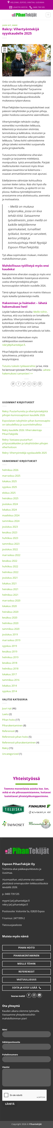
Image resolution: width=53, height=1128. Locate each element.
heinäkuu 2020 (10, 611)
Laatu (5, 714)
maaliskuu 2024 (10, 515)
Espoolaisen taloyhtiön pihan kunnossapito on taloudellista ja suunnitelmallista (26, 422)
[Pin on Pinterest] (34, 383)
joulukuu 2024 (10, 504)
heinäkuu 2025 (10, 498)
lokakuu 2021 (9, 583)
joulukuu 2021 (10, 577)
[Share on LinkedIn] (39, 383)
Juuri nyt (6, 25)
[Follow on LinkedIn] (39, 995)
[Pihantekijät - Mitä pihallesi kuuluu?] (23, 15)
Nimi (4, 1029)
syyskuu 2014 (9, 691)
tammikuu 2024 (10, 521)
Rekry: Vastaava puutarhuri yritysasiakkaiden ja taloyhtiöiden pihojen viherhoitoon (25, 443)
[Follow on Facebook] (28, 995)
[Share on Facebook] (18, 383)
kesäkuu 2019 (9, 651)
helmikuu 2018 (10, 668)
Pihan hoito (8, 719)
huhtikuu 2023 (10, 538)
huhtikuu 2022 (10, 566)
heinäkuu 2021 (10, 589)
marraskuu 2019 (11, 640)
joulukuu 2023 (10, 526)
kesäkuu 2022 (9, 560)
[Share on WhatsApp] (13, 383)
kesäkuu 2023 (9, 532)
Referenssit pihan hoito (15, 736)
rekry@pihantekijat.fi (13, 345)
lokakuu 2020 (9, 606)
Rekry (15, 25)
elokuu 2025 (9, 492)
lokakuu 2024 (9, 509)
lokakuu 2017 (9, 674)
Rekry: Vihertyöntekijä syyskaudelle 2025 (24, 452)
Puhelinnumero (10, 1054)
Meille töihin (40, 311)
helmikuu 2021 (10, 594)
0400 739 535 (12, 894)
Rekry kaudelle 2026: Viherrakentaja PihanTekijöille (22, 432)
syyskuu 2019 (9, 646)
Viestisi (5, 1067)
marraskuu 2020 (11, 600)
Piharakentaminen (12, 725)
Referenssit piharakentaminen (19, 742)
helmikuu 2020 (10, 623)
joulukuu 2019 (10, 634)
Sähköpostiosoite (11, 1042)
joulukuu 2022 (10, 549)
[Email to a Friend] (29, 383)
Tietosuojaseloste (12, 925)
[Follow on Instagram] (34, 995)
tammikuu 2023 (10, 543)
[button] (48, 14)
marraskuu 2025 (11, 475)
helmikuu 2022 (10, 572)
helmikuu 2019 (10, 657)
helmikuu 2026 (10, 470)
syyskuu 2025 (9, 487)
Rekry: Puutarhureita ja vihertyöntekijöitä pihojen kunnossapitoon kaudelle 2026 (25, 413)
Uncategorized (10, 753)
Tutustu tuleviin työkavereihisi (18, 366)
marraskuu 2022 (11, 555)
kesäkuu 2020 (9, 617)
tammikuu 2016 (10, 680)
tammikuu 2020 (10, 629)
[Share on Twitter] (23, 383)
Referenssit (8, 731)
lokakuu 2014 (9, 685)
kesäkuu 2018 (9, 662)
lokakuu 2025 (9, 481)
